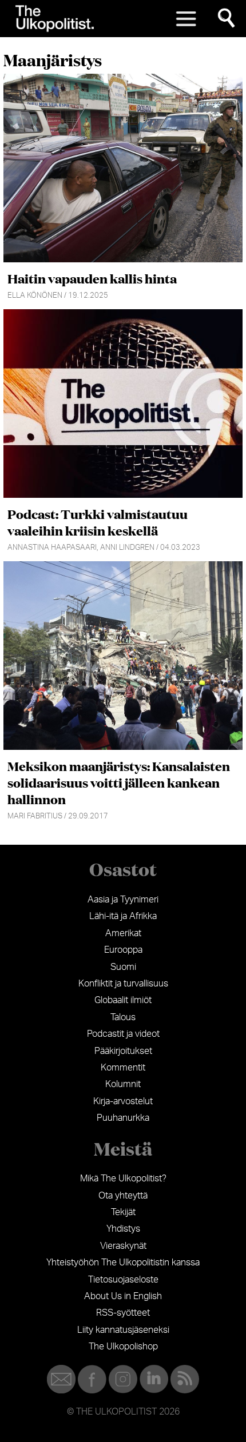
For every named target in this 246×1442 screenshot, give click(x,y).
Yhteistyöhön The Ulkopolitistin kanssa (123, 1262)
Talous (123, 1017)
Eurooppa (123, 949)
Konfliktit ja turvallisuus (123, 983)
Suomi (123, 967)
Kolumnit (123, 1084)
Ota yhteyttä (123, 1195)
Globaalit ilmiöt (123, 1000)
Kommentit (123, 1067)
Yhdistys (123, 1228)
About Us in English (123, 1296)
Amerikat (123, 933)
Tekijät (123, 1212)
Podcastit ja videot (123, 1033)
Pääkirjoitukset (123, 1051)
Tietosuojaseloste (123, 1279)
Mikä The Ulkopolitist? (123, 1178)
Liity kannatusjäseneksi (123, 1330)
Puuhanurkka (123, 1118)
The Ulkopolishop (123, 1346)
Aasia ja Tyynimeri (123, 899)
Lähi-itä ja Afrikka (123, 916)
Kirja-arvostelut (123, 1101)
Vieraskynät (123, 1246)
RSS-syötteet (123, 1312)
